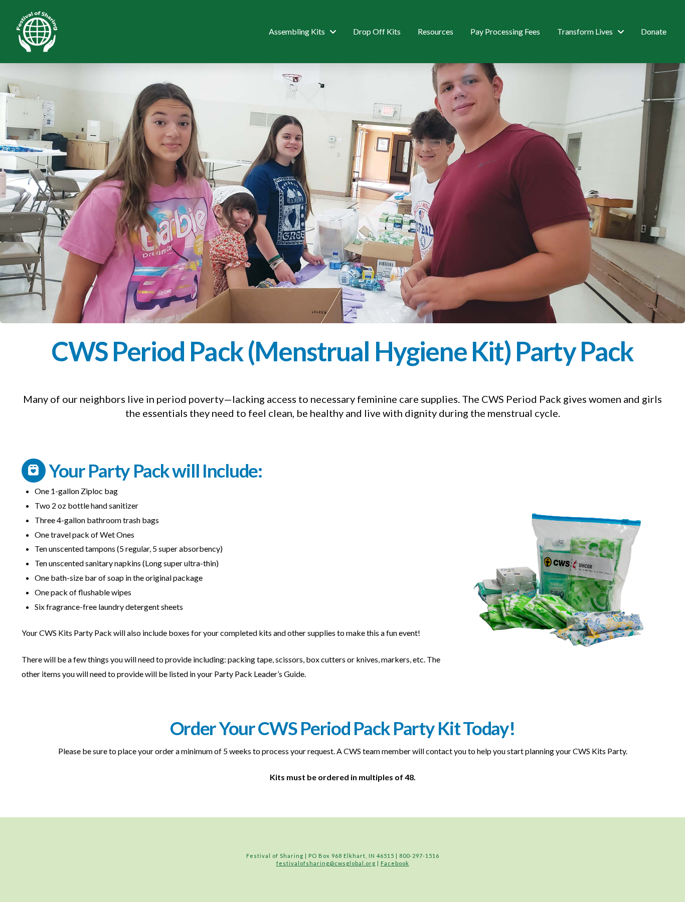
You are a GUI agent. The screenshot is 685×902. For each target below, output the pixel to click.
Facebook (395, 863)
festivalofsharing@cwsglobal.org (326, 863)
